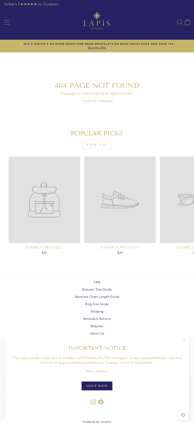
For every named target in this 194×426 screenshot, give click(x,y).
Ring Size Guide (97, 304)
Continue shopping (97, 100)
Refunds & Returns (97, 319)
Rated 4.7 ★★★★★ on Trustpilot (31, 4)
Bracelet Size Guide (97, 289)
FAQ (97, 282)
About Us (97, 333)
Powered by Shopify (97, 421)
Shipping (97, 311)
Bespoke (97, 326)
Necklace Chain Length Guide (97, 297)
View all (97, 144)
